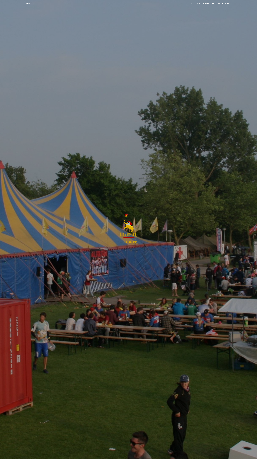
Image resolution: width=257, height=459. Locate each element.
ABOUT (198, 3)
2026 (192, 3)
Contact (227, 3)
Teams (213, 3)
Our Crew (220, 3)
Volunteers (206, 3)
